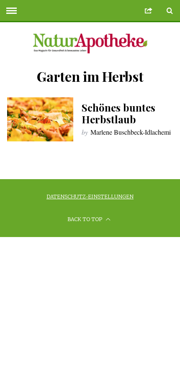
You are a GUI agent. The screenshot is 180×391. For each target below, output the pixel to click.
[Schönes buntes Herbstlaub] (40, 119)
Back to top (85, 219)
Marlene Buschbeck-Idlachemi (130, 132)
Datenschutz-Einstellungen (90, 196)
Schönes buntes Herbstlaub (118, 113)
